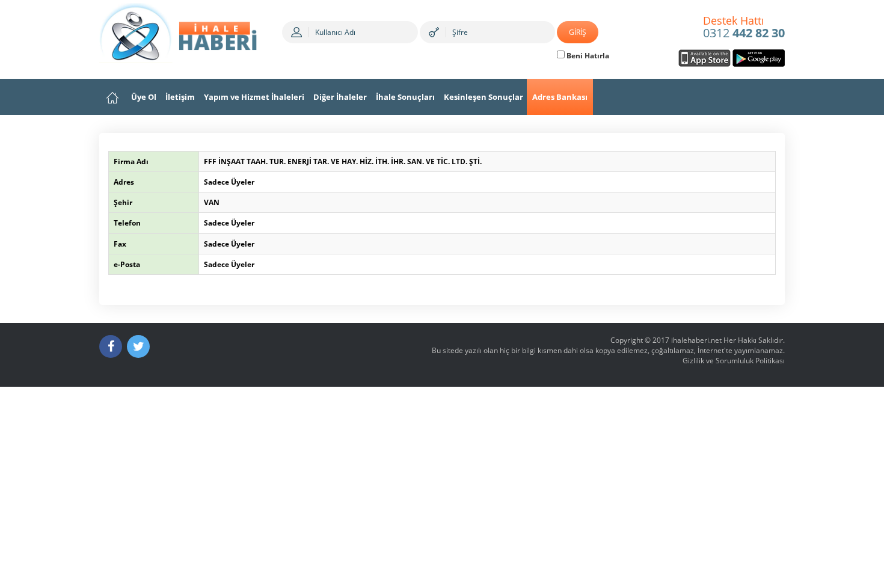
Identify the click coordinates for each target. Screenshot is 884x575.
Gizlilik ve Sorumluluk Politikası (734, 360)
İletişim (180, 96)
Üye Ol (143, 96)
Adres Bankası (560, 96)
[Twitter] (138, 346)
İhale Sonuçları (405, 96)
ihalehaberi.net (696, 340)
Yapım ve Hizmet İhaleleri (254, 96)
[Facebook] (110, 346)
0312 (744, 27)
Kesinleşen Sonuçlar (483, 96)
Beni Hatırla (587, 56)
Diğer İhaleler (340, 96)
